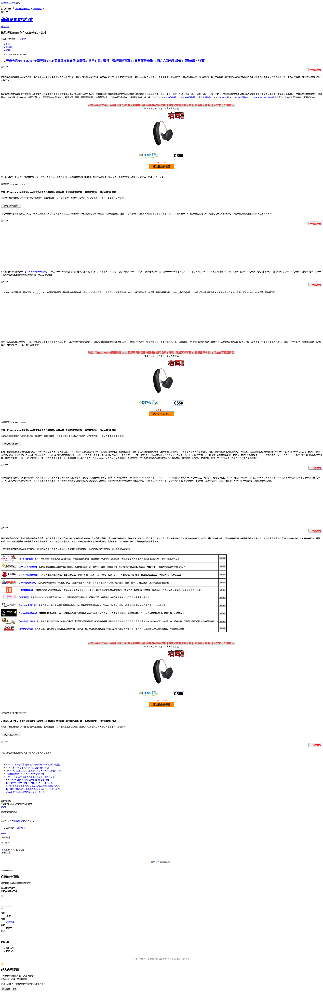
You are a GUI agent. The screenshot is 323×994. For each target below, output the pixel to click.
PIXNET (142, 959)
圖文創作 (21, 828)
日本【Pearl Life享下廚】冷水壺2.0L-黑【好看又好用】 (30, 783)
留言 (23, 821)
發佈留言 (5, 853)
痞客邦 (17, 821)
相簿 (8, 44)
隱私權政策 (176, 959)
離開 (14, 989)
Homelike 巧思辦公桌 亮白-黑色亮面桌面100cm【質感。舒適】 (33, 764)
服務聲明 (185, 959)
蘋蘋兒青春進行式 (17, 19)
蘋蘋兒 (4, 807)
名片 (8, 50)
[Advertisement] (161, 247)
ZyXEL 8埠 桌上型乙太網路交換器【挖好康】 (26, 792)
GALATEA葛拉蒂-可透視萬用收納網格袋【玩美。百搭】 (31, 777)
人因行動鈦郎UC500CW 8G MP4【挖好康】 (25, 774)
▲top (3, 833)
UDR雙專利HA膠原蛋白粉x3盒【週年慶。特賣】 (28, 768)
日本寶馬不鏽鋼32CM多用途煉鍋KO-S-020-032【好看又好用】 (34, 789)
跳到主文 (5, 27)
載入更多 (5, 838)
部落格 (9, 47)
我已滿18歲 (6, 989)
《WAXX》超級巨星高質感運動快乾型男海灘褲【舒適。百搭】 (34, 771)
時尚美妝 (22, 39)
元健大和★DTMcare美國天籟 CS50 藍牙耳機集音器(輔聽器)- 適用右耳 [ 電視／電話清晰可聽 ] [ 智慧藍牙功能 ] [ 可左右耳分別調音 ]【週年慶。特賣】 (106, 61)
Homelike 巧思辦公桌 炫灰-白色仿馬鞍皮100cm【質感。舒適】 (33, 786)
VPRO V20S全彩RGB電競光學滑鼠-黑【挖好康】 (28, 780)
